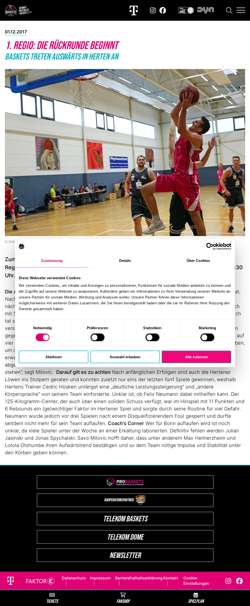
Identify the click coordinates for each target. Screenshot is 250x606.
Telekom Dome (125, 537)
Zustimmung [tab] (52, 260)
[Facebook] (162, 10)
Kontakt (170, 578)
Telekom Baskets (125, 518)
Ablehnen (53, 357)
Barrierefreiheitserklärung (139, 578)
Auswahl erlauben (125, 357)
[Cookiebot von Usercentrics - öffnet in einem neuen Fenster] (209, 246)
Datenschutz (74, 578)
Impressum (100, 578)
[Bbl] (186, 10)
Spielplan (196, 601)
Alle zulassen (196, 357)
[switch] (97, 337)
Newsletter (125, 555)
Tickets (52, 601)
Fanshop (123, 601)
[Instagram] (153, 10)
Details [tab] (125, 260)
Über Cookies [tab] (198, 260)
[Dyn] (206, 10)
